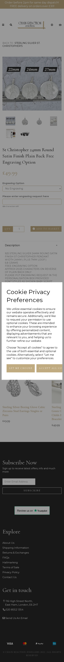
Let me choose (20, 368)
